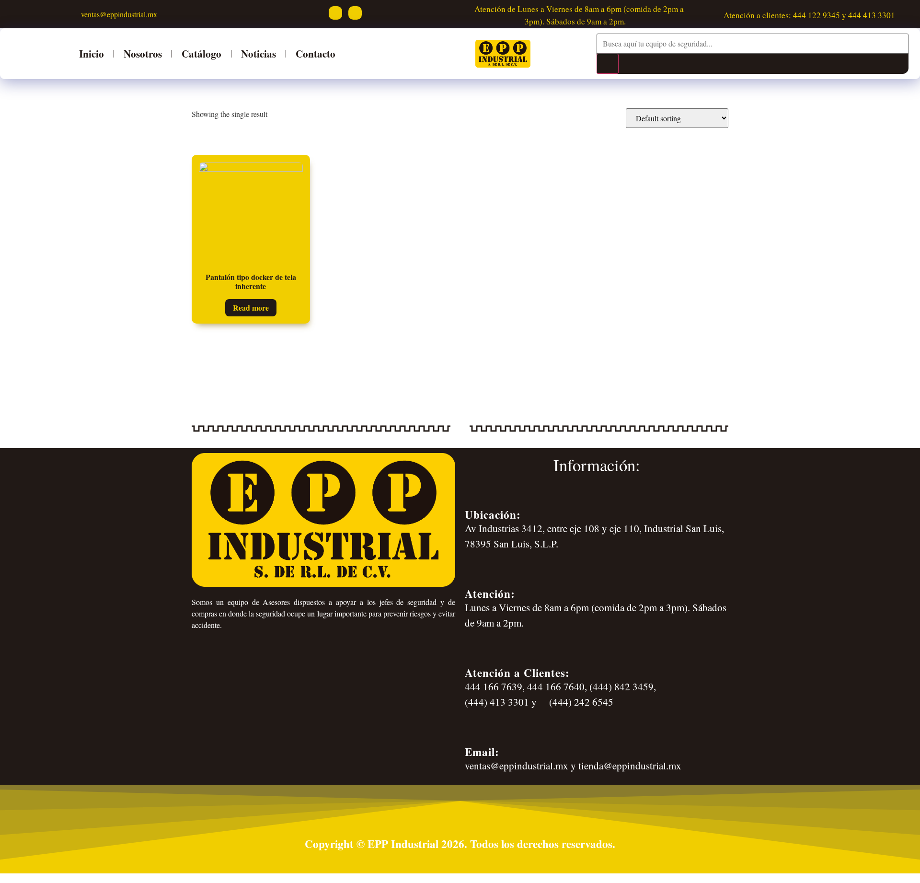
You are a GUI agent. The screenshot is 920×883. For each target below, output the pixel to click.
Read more (251, 307)
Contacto (315, 53)
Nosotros (143, 53)
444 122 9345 (816, 15)
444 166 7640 (556, 686)
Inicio (91, 53)
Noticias (258, 53)
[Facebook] (335, 13)
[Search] (608, 64)
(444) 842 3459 (621, 686)
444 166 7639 (493, 686)
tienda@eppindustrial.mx (629, 765)
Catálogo (201, 53)
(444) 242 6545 (580, 702)
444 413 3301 (871, 15)
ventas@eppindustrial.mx (118, 14)
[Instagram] (355, 13)
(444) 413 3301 (497, 702)
